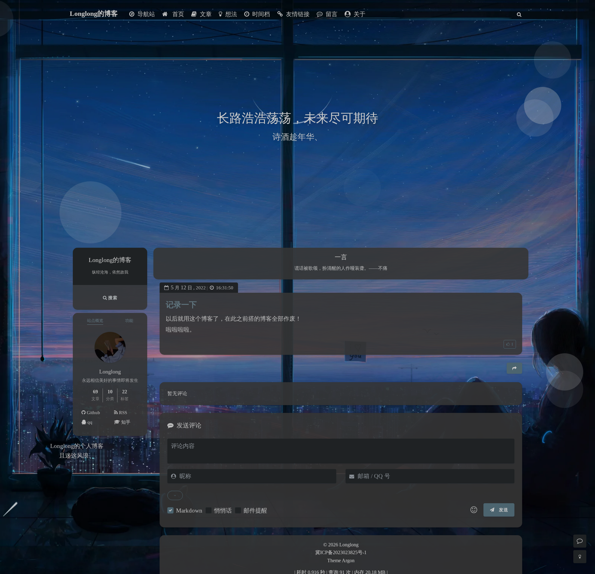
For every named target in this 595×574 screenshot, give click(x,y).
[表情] (473, 510)
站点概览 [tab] (95, 320)
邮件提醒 (255, 510)
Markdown (189, 510)
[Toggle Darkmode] (579, 556)
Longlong (349, 544)
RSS (122, 412)
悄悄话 (223, 510)
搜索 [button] (112, 298)
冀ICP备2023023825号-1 (341, 552)
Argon (348, 560)
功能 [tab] (129, 320)
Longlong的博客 (94, 13)
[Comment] (579, 541)
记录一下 (181, 305)
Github (93, 412)
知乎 (125, 422)
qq (89, 422)
